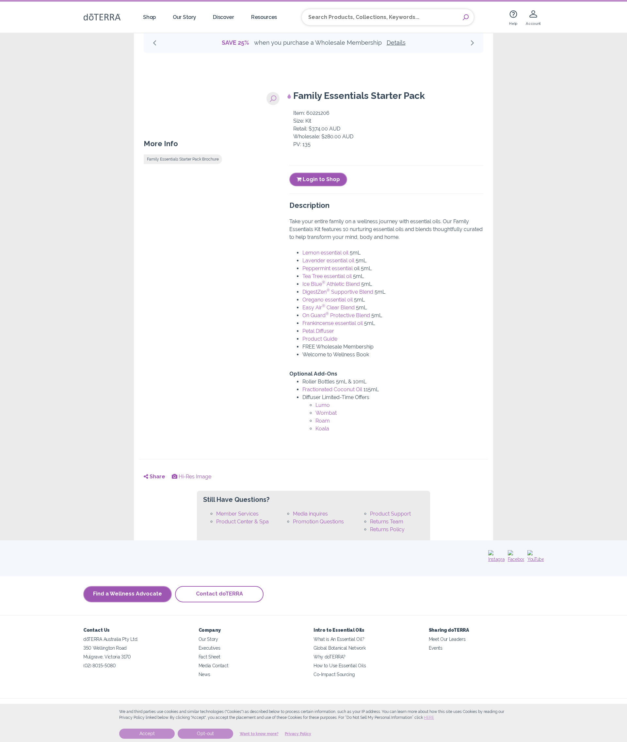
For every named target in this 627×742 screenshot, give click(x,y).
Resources (264, 17)
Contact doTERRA (219, 594)
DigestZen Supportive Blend (337, 292)
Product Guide (319, 339)
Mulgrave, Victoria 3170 (107, 656)
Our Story (184, 17)
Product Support (390, 514)
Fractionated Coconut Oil (332, 389)
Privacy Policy (298, 734)
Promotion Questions (318, 521)
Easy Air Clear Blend (328, 307)
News (204, 674)
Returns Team (386, 521)
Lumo (322, 405)
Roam (322, 421)
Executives (209, 648)
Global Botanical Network (340, 648)
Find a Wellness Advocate (127, 594)
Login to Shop (320, 179)
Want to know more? (259, 734)
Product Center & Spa (242, 521)
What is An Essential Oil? (339, 639)
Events (435, 648)
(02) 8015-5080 (99, 665)
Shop (149, 17)
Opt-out (205, 733)
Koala (322, 428)
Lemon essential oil (325, 253)
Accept (147, 733)
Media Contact (214, 665)
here (429, 717)
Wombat (326, 413)
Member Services (237, 514)
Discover (223, 17)
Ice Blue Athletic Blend (331, 284)
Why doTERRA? (329, 656)
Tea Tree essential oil (327, 276)
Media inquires (310, 514)
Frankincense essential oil (332, 323)
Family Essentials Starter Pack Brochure (183, 159)
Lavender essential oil (328, 260)
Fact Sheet (209, 656)
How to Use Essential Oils (340, 665)
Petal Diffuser (318, 331)
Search (466, 17)
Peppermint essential (327, 268)
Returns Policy (387, 529)
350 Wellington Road (105, 648)
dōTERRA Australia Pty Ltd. (110, 639)
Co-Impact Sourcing (334, 674)
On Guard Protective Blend (336, 315)
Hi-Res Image (194, 476)
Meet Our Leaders (447, 639)
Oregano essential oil (327, 300)
